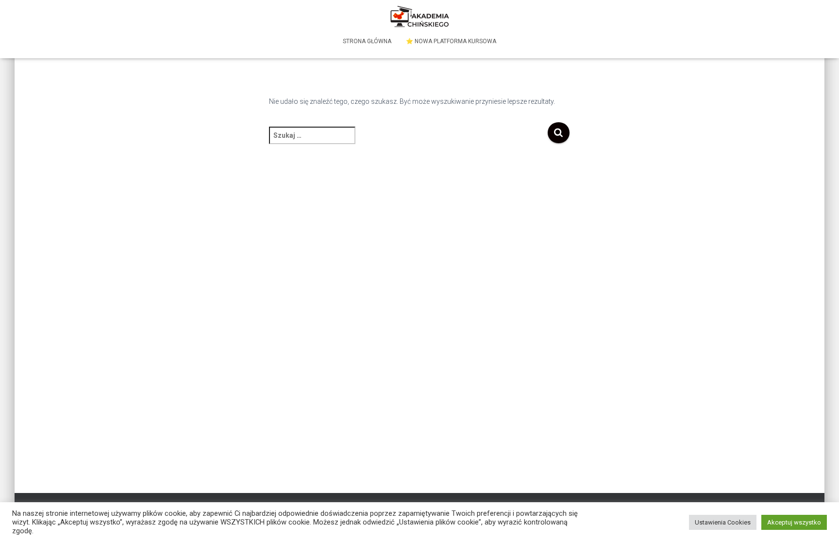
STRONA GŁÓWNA (367, 41)
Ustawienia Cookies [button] (723, 522)
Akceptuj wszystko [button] (794, 522)
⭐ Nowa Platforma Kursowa (451, 41)
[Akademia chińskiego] (419, 17)
